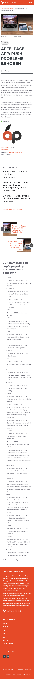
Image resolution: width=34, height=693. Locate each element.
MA (4, 634)
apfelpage (6, 71)
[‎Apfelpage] (12, 145)
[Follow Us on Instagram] (8, 656)
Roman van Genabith (9, 177)
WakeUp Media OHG (15, 152)
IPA (4, 630)
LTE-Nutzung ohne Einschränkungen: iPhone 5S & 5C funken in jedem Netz (14, 245)
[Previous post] (2, 229)
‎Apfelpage (4, 150)
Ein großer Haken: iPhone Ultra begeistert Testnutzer (17, 197)
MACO (5, 640)
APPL (4, 623)
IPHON (5, 627)
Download (4, 147)
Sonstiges (5, 42)
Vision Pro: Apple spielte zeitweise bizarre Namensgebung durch (15, 185)
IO (3, 637)
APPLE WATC (7, 644)
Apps (12, 71)
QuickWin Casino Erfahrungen (12, 209)
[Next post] (31, 245)
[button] (23, 2)
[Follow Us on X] (4, 656)
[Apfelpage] (8, 2)
